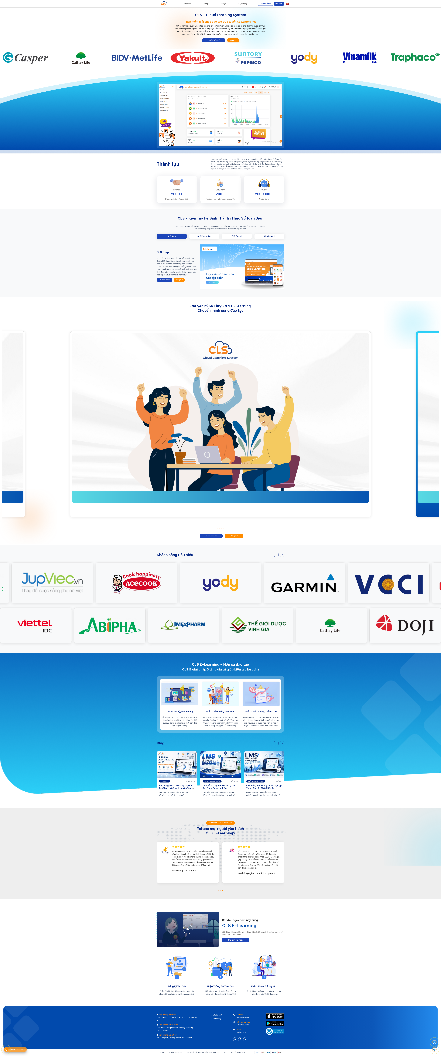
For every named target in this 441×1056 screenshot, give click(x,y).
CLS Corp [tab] (171, 236)
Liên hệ (161, 1052)
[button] (218, 528)
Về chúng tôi (217, 1015)
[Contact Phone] (6, 1049)
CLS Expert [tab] (237, 236)
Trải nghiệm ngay (235, 940)
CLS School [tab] (269, 236)
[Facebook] (240, 1039)
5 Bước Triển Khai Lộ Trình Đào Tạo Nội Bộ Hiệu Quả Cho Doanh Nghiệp (176, 786)
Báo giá (206, 4)
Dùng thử (279, 4)
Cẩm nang (217, 1019)
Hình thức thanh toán (237, 1052)
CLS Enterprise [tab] (204, 236)
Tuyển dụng (242, 4)
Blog (223, 4)
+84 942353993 (243, 1017)
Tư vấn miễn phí (265, 4)
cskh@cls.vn (241, 1032)
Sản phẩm (187, 4)
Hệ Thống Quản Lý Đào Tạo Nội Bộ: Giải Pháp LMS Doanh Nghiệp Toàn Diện (263, 788)
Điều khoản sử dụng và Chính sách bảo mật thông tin (206, 1052)
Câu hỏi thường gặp (175, 1052)
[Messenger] (434, 1042)
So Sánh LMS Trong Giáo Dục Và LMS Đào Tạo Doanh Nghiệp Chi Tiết (220, 786)
